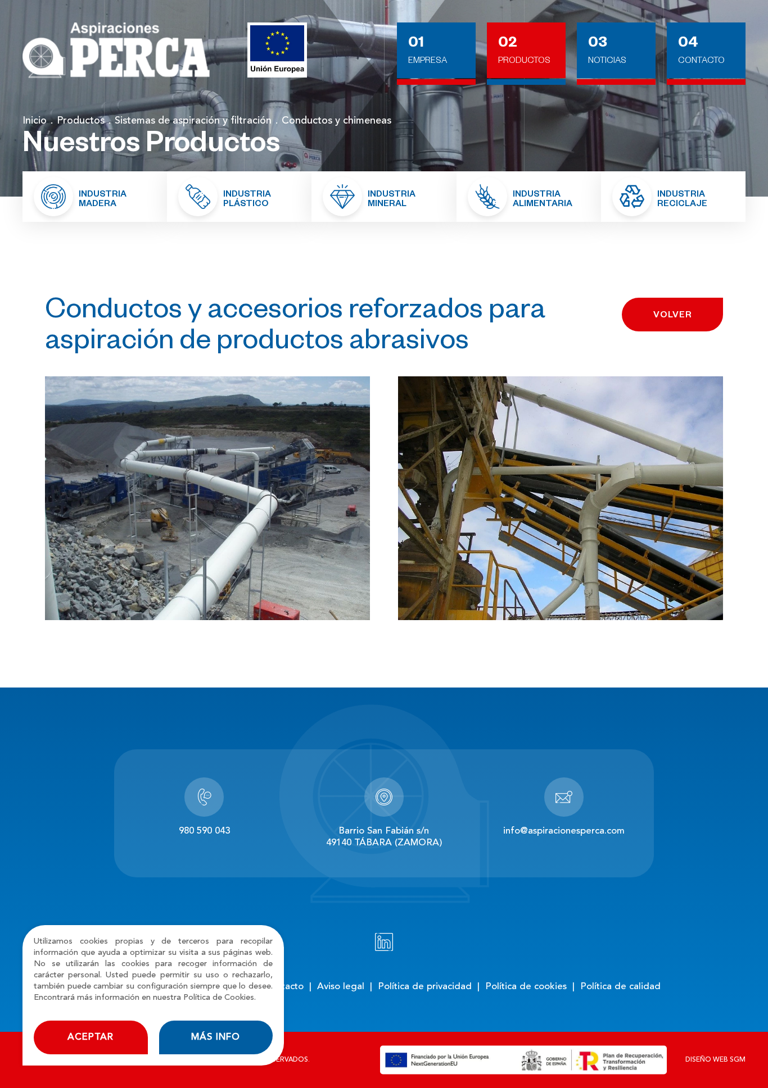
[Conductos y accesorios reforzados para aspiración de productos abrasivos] (207, 498)
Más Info (215, 1037)
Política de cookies (526, 986)
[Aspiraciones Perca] (116, 50)
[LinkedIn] (384, 942)
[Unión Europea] (277, 50)
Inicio (34, 121)
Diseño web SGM (715, 1060)
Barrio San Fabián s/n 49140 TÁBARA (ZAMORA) (384, 837)
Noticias (607, 61)
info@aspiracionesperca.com (564, 831)
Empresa (427, 61)
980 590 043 (204, 831)
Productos (524, 61)
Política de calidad (620, 986)
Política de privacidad (425, 986)
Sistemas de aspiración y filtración (193, 121)
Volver (672, 316)
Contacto (701, 61)
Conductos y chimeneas (336, 121)
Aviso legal (340, 986)
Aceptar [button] (90, 1037)
